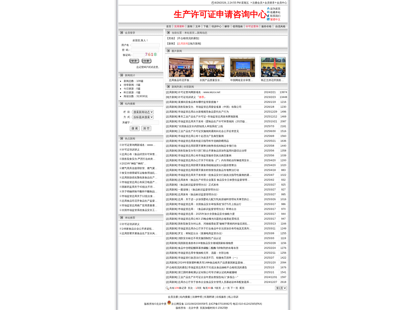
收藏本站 (275, 12)
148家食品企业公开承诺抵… (138, 228)
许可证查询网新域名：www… (138, 144)
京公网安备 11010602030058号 (189, 303)
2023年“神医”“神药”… (134, 163)
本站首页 (189, 32)
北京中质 (193, 307)
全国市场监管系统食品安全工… (139, 210)
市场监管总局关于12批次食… (138, 196)
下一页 (234, 288)
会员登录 (269, 2)
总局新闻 (172, 92)
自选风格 (280, 26)
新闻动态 (202, 32)
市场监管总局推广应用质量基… (139, 205)
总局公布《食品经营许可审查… (139, 154)
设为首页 (275, 8)
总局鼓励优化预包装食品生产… (139, 177)
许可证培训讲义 (131, 149)
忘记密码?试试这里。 (148, 67)
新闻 (171, 43)
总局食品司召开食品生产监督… (139, 200)
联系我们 (275, 15)
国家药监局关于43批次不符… (138, 186)
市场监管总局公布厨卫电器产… (139, 182)
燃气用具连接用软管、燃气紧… (139, 168)
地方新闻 (195, 43)
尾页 (242, 288)
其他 (171, 38)
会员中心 (281, 2)
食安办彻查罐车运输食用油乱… (139, 172)
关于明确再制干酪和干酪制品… (139, 191)
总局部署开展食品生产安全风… (139, 233)
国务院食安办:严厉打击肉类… (138, 158)
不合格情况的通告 (188, 38)
